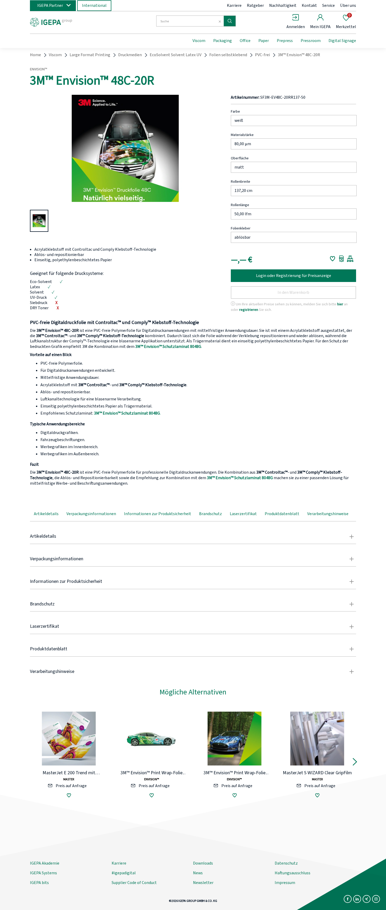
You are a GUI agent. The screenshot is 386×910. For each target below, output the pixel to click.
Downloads (203, 863)
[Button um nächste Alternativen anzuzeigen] (355, 763)
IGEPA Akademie (44, 863)
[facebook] (348, 899)
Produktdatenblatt (282, 514)
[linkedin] (357, 899)
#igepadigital (124, 873)
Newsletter (203, 883)
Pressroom (311, 41)
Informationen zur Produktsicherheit (157, 514)
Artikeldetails (46, 514)
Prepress (285, 41)
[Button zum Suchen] (230, 21)
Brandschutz (210, 514)
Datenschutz (286, 863)
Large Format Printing (90, 55)
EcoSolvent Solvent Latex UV (175, 55)
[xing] (367, 899)
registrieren (248, 309)
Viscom (198, 41)
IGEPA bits (39, 883)
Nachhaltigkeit (282, 5)
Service (328, 5)
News (198, 873)
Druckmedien (130, 55)
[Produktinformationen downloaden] (341, 258)
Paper (263, 41)
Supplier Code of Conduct (134, 883)
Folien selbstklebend (228, 55)
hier (340, 304)
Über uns (348, 5)
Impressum (285, 883)
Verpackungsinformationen (91, 514)
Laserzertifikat (243, 514)
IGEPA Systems (43, 873)
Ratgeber (255, 5)
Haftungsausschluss (292, 873)
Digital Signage (342, 41)
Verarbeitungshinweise (327, 514)
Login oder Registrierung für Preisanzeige (293, 276)
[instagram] (376, 899)
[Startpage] (73, 21)
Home (35, 55)
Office (245, 41)
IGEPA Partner (50, 5)
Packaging (222, 41)
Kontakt (309, 5)
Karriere (234, 5)
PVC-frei (262, 55)
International (94, 5)
